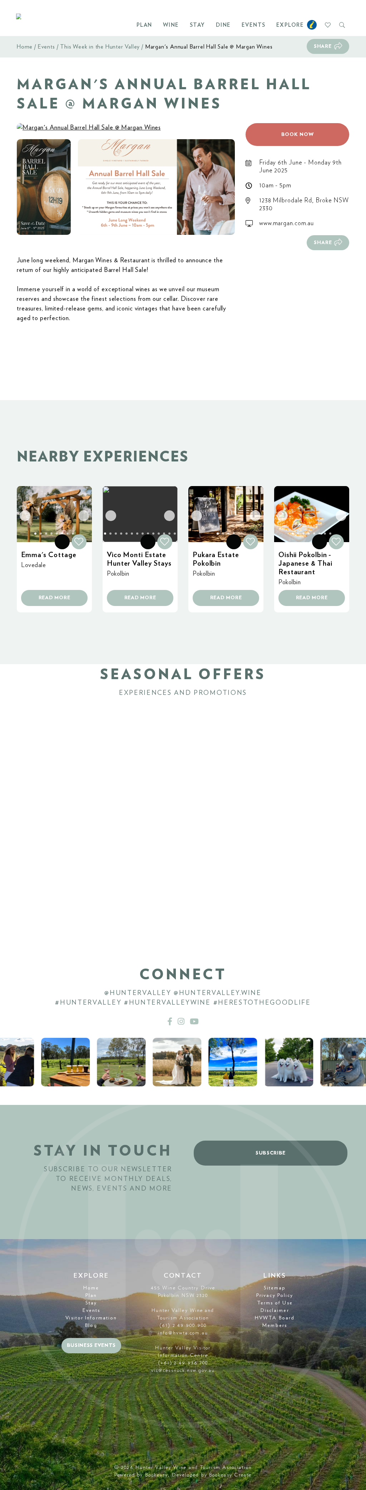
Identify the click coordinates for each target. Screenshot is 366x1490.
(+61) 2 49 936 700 (183, 1362)
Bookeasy (156, 1475)
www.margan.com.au (286, 223)
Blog (91, 1325)
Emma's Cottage (48, 555)
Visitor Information (91, 1317)
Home (25, 47)
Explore (290, 25)
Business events (91, 1345)
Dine (223, 25)
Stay (197, 25)
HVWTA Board (275, 1317)
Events (254, 25)
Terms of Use (275, 1302)
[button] (43, 187)
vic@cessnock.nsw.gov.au (183, 1370)
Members (274, 1325)
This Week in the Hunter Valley (100, 47)
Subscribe (271, 1153)
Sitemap (275, 1288)
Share (323, 46)
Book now (297, 134)
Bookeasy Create (230, 1475)
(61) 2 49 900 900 (183, 1325)
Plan (144, 25)
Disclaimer (275, 1310)
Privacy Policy (274, 1295)
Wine (171, 25)
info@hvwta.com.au (183, 1332)
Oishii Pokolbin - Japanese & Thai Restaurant (305, 563)
